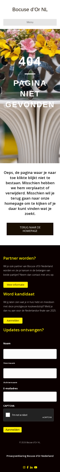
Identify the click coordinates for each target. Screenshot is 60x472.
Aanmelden (13, 429)
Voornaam (9, 363)
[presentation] (28, 415)
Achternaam (10, 382)
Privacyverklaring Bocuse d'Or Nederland (30, 455)
